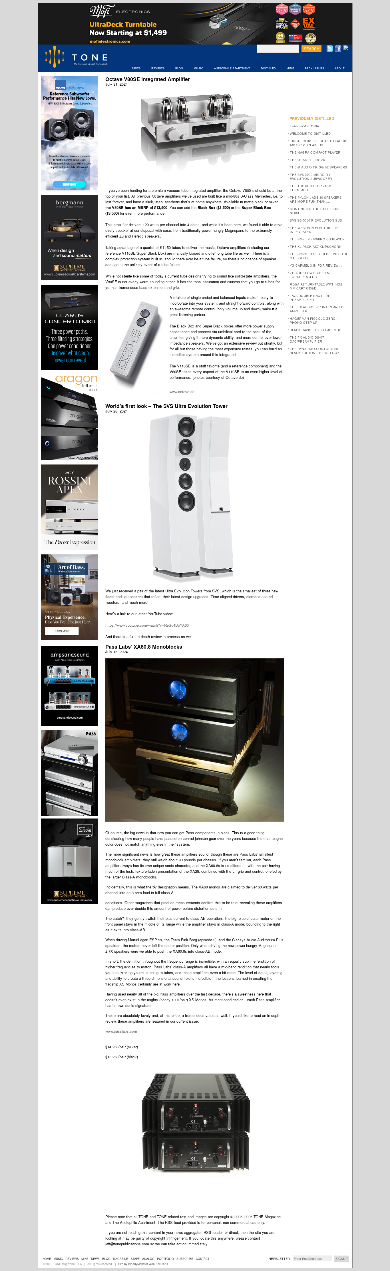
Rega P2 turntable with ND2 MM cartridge (316, 286)
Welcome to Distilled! (311, 133)
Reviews (72, 1259)
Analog (148, 1259)
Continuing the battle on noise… (314, 210)
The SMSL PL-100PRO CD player (317, 239)
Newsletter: (280, 1258)
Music (58, 1259)
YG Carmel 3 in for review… (316, 265)
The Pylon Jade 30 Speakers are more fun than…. (315, 199)
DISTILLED (268, 68)
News (95, 1259)
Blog (106, 1259)
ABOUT (340, 68)
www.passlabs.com (121, 1031)
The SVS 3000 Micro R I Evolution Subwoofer (311, 176)
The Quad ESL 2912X (307, 159)
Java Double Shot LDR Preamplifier (310, 297)
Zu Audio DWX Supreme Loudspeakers (311, 274)
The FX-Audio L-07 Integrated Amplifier (316, 309)
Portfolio (165, 1259)
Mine (85, 1259)
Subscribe (184, 1259)
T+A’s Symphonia (304, 126)
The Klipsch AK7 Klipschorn (315, 246)
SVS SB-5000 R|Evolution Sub (316, 220)
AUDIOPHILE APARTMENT (232, 68)
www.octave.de (182, 391)
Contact (202, 1259)
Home (47, 1259)
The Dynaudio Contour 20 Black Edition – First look (314, 350)
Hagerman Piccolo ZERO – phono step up (314, 320)
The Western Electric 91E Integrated (314, 229)
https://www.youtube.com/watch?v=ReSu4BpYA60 (147, 625)
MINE (290, 68)
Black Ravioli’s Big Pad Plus (315, 329)
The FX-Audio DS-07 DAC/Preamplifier (307, 339)
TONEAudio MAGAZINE (76, 57)
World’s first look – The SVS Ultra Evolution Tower (166, 406)
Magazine (120, 1259)
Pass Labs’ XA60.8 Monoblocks (143, 646)
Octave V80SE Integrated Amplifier (147, 79)
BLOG (179, 68)
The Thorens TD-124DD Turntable (310, 188)
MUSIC (199, 68)
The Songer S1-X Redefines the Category (319, 256)
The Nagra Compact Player (315, 152)
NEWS (136, 68)
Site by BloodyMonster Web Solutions (143, 1264)
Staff (135, 1259)
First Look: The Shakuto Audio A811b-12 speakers (319, 142)
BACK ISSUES (314, 68)
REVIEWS (158, 68)
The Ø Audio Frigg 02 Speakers (318, 167)
